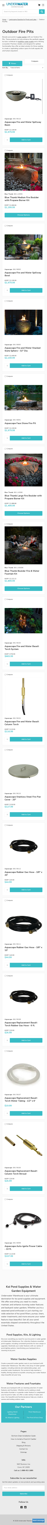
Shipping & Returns (23, 1446)
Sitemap (23, 1452)
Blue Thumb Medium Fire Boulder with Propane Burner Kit (22, 199)
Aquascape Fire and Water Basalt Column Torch (22, 723)
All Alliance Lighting (12, 1418)
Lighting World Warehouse (12, 1413)
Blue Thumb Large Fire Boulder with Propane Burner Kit (23, 497)
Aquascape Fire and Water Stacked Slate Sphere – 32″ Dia (22, 349)
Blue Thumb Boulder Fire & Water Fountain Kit (22, 572)
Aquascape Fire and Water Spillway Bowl (23, 274)
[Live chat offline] (38, 1521)
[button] (12, 63)
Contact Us (23, 1449)
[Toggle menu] (3, 5)
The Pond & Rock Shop (35, 1418)
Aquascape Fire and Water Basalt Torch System (22, 648)
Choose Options (23, 215)
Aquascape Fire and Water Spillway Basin (23, 123)
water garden (22, 37)
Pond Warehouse (35, 1412)
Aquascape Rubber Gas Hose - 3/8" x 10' (23, 949)
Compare (34, 61)
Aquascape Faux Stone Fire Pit (20, 423)
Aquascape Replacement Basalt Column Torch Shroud (21, 1172)
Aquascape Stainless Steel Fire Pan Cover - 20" (23, 798)
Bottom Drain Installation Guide (23, 1436)
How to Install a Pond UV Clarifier (23, 1439)
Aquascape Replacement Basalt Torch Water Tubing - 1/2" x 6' (21, 1099)
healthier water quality (26, 42)
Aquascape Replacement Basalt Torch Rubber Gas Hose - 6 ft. (21, 1024)
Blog (23, 1442)
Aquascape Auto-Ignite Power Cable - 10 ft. (23, 1248)
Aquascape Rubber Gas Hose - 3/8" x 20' (23, 873)
